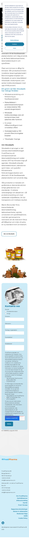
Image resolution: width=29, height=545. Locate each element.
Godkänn (14, 44)
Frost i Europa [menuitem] (22, 505)
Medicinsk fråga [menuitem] (22, 513)
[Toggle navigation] (2, 4)
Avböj (14, 48)
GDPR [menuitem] (25, 516)
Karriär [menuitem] (25, 503)
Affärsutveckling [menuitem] (21, 500)
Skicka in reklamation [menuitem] (20, 511)
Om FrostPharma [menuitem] (21, 496)
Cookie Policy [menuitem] (22, 518)
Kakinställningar (14, 40)
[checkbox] (14, 312)
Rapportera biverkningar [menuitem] (19, 509)
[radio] (14, 311)
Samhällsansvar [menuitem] (22, 498)
